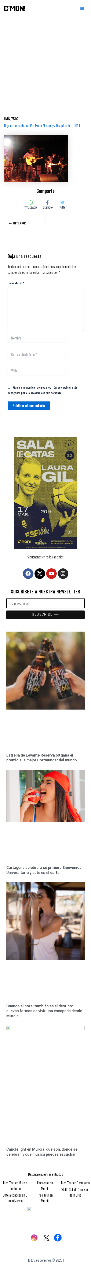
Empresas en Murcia (45, 1185)
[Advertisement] (45, 64)
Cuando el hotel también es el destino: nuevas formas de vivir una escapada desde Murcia (44, 1011)
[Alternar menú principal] (82, 8)
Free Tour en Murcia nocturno (15, 1185)
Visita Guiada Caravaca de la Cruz (75, 1192)
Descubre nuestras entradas (45, 1174)
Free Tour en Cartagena (75, 1182)
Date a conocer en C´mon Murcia (15, 1198)
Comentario (16, 283)
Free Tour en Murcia (45, 1198)
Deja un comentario (16, 125)
